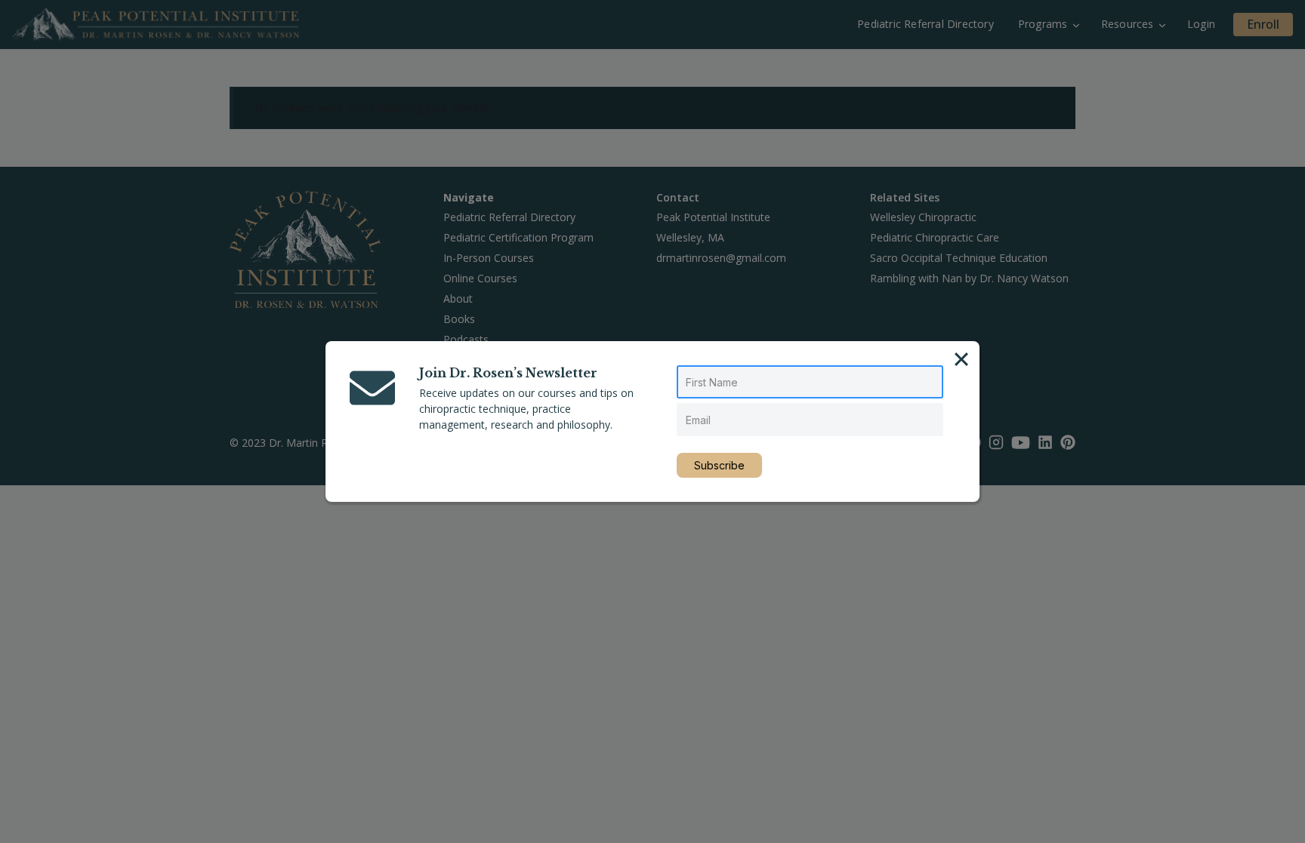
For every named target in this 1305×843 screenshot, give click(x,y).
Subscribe (719, 465)
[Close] (961, 359)
